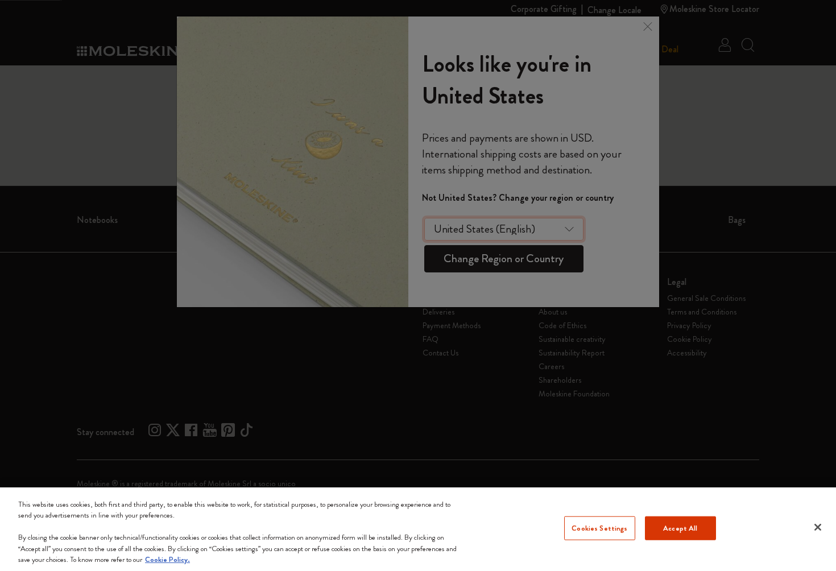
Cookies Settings (599, 528)
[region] (418, 529)
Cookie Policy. (167, 559)
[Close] (817, 527)
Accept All (680, 528)
